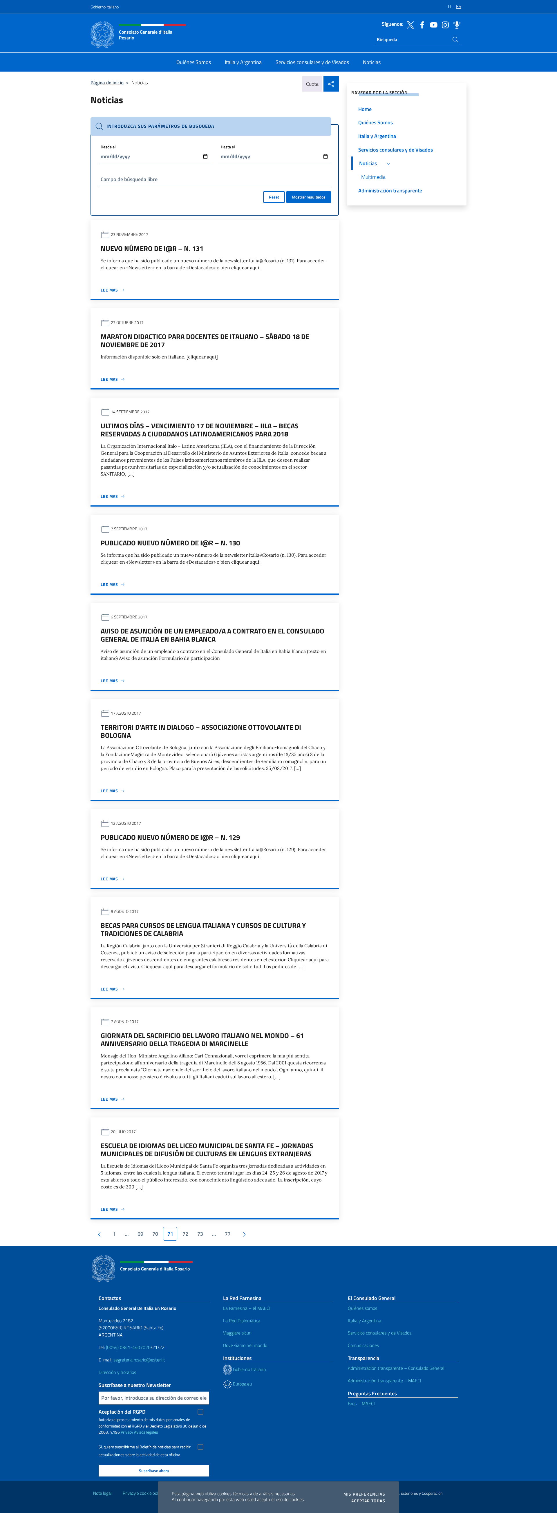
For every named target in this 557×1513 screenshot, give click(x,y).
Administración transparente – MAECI (384, 1380)
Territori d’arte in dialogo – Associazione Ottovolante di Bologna (201, 731)
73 (200, 1234)
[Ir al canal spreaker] (455, 24)
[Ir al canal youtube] (432, 24)
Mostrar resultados (308, 197)
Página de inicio (107, 82)
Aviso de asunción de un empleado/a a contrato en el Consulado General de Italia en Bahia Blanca (212, 635)
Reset (274, 197)
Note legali (102, 1493)
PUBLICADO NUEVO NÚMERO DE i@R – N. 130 (170, 543)
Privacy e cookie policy (143, 1493)
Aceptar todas (368, 1501)
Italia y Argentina (364, 1320)
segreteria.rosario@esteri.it (139, 1359)
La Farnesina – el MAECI (246, 1308)
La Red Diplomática (241, 1320)
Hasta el (228, 147)
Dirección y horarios (117, 1372)
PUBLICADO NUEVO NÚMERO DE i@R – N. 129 (170, 837)
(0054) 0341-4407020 (128, 1347)
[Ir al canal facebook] (420, 24)
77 (228, 1234)
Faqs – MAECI (361, 1403)
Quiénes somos (362, 1308)
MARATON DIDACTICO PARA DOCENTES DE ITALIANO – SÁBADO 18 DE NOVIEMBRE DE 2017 (205, 340)
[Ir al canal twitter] (409, 24)
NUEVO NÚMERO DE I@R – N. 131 (152, 248)
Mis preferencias (364, 1494)
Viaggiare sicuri (237, 1332)
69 (140, 1234)
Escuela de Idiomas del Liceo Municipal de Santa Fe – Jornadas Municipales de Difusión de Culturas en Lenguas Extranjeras (207, 1149)
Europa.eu (242, 1383)
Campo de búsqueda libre (129, 179)
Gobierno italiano (105, 7)
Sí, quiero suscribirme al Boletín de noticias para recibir (145, 1447)
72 (185, 1234)
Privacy (127, 1432)
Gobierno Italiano (249, 1369)
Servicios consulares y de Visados (379, 1332)
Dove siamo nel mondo (245, 1345)
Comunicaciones (363, 1345)
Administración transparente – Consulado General (396, 1368)
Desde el (108, 147)
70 (155, 1234)
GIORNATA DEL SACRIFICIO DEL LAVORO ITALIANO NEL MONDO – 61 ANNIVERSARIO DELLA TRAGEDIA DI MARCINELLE (202, 1039)
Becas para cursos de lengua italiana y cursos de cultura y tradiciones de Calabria (203, 929)
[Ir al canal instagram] (444, 24)
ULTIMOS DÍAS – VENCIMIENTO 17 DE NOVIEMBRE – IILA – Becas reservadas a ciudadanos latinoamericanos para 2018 (200, 429)
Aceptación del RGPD (122, 1412)
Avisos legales (146, 1432)
